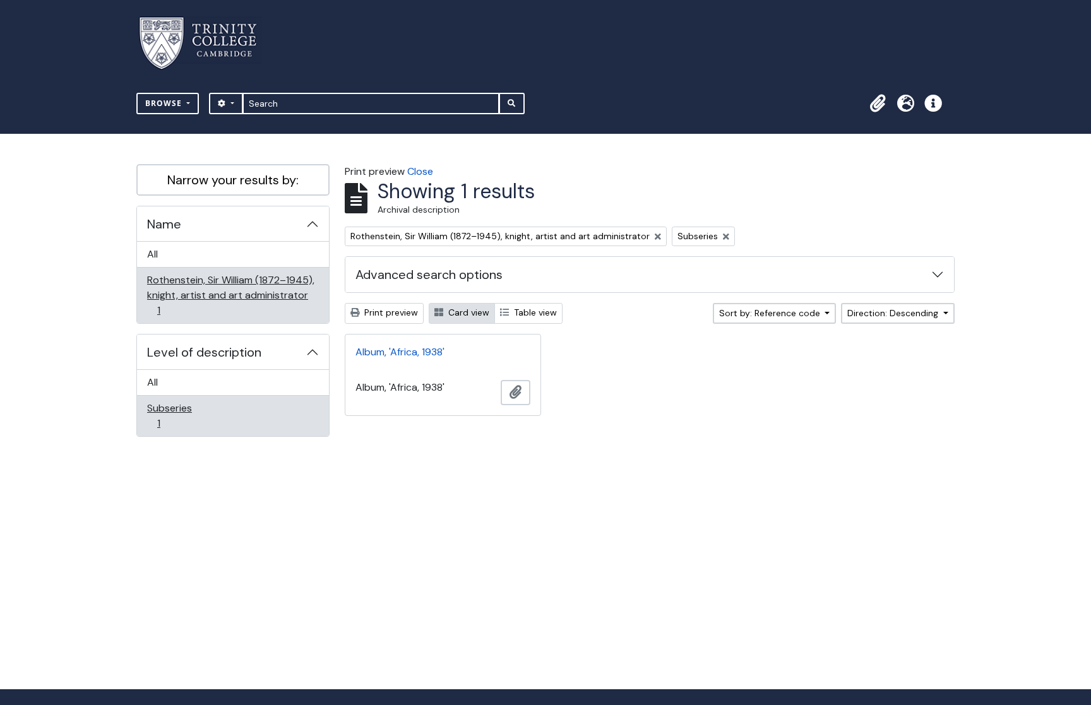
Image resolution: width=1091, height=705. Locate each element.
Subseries (169, 415)
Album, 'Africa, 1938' (399, 351)
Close (420, 171)
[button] (877, 103)
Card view (467, 312)
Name (164, 224)
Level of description (204, 352)
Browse (164, 103)
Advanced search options (429, 274)
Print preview (390, 312)
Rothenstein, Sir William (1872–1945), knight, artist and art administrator (230, 295)
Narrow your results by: (233, 180)
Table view (534, 312)
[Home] (205, 43)
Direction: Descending (894, 313)
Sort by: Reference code (771, 313)
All (152, 254)
